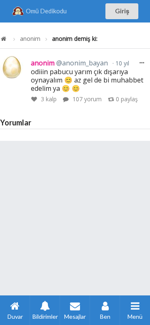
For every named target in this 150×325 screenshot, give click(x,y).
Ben (105, 316)
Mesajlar (75, 316)
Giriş (122, 11)
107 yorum (87, 99)
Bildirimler (45, 316)
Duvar (15, 316)
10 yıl (121, 63)
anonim (30, 39)
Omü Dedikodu (46, 11)
